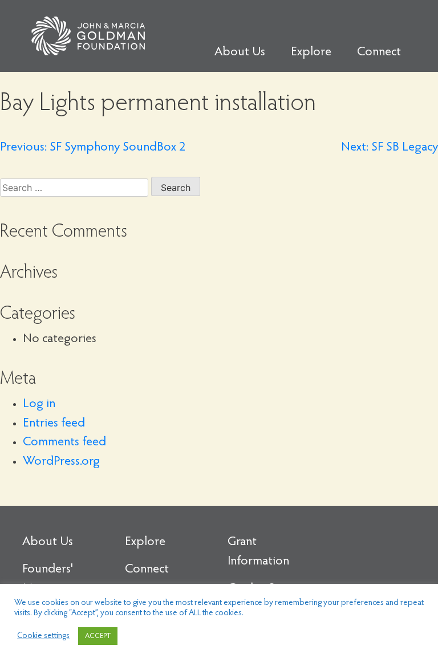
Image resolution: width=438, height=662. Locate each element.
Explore (311, 52)
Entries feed (54, 423)
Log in (39, 404)
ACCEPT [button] (98, 636)
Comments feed (64, 442)
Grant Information (258, 552)
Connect (379, 52)
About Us (239, 52)
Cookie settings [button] (43, 636)
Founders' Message (47, 579)
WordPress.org (61, 462)
